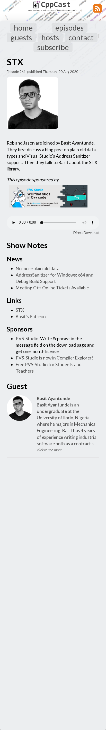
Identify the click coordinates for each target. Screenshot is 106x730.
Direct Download (86, 233)
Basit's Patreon (31, 316)
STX (20, 310)
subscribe (53, 47)
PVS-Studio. (27, 338)
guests (21, 37)
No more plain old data (37, 268)
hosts (50, 37)
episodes (69, 27)
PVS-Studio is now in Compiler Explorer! (54, 358)
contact (81, 37)
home (23, 27)
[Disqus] (53, 527)
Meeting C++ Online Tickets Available (52, 287)
